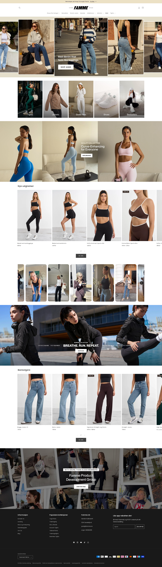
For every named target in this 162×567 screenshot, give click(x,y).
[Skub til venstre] (77, 251)
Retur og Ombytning (24, 525)
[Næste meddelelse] (144, 1)
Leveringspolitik (76, 563)
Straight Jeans (127, 427)
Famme (24, 563)
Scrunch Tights (54, 528)
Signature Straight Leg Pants (96, 427)
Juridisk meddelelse (87, 563)
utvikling (28, 563)
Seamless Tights (54, 536)
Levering (20, 522)
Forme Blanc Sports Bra (129, 243)
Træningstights (54, 533)
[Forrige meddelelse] (18, 1)
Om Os (20, 530)
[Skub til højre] (85, 251)
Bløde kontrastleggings (25, 243)
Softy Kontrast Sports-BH (95, 243)
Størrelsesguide (22, 528)
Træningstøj (53, 522)
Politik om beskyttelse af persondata (52, 563)
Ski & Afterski (53, 525)
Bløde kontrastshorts (59, 243)
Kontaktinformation (99, 563)
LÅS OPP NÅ (140, 526)
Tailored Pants (54, 530)
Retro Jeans (56, 427)
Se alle (81, 256)
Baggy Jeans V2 (22, 427)
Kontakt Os (21, 519)
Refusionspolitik (36, 563)
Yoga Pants (53, 519)
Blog (19, 533)
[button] (19, 8)
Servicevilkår (67, 563)
